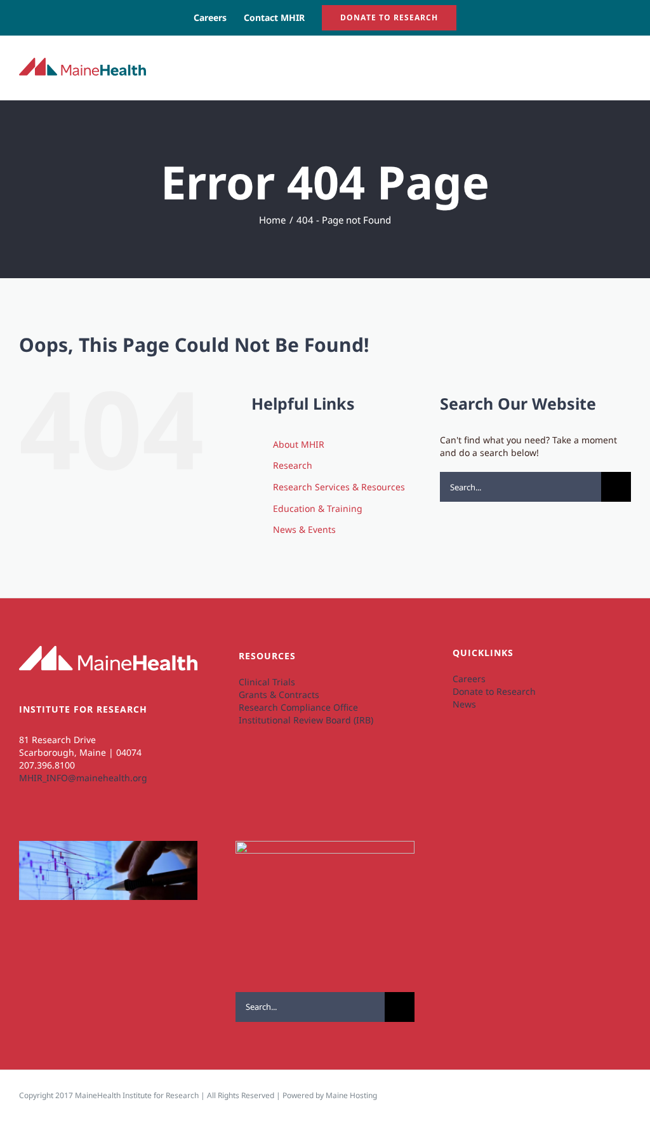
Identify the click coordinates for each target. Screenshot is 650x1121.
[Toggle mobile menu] (626, 66)
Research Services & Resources (339, 487)
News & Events (304, 529)
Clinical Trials (267, 682)
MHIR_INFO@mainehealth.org (83, 778)
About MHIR (298, 444)
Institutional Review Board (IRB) (306, 720)
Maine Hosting (351, 1095)
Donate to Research (494, 691)
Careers (469, 679)
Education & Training (317, 508)
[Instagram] (47, 824)
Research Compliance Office (298, 707)
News (464, 704)
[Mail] (90, 824)
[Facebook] (68, 824)
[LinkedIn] (25, 824)
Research (292, 465)
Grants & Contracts (279, 694)
